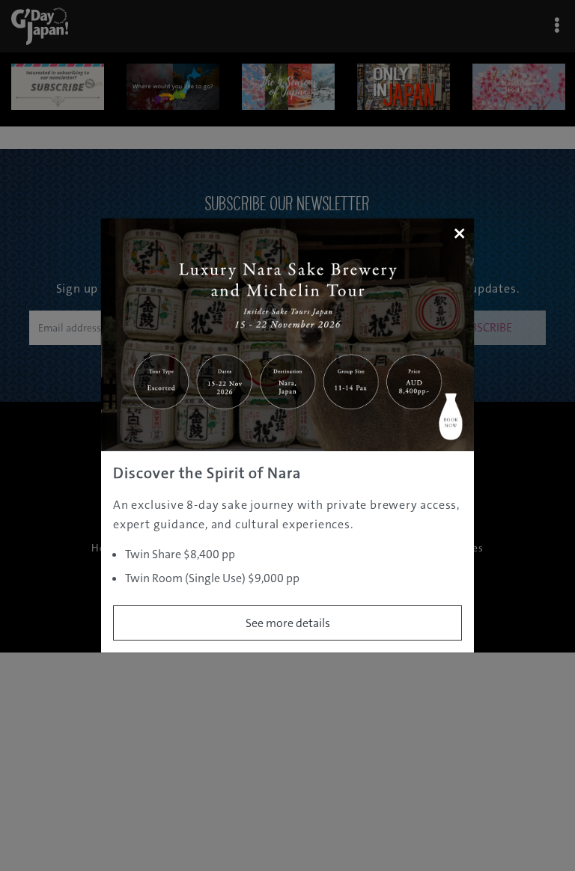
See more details (288, 623)
